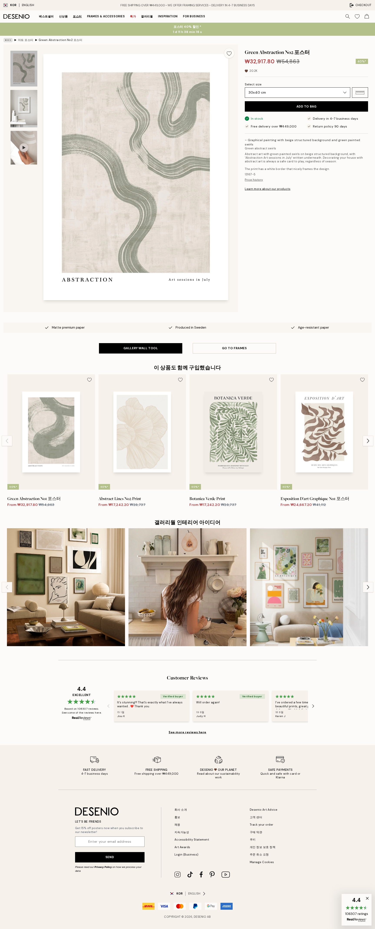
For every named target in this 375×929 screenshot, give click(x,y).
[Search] (347, 16)
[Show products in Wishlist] (357, 16)
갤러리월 (147, 16)
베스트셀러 (46, 16)
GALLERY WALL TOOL (140, 348)
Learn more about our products (267, 189)
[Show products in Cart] (367, 16)
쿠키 (253, 839)
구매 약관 (256, 832)
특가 (133, 16)
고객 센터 (256, 817)
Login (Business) (186, 854)
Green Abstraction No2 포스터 (60, 40)
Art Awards (182, 847)
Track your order (261, 824)
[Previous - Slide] (7, 441)
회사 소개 (180, 810)
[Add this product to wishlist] (229, 53)
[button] (360, 92)
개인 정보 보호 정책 (263, 847)
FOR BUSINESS (194, 16)
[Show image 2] (23, 108)
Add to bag (306, 106)
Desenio (200, 917)
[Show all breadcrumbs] (8, 40)
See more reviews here (187, 732)
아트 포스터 (25, 40)
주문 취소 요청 (259, 854)
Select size (253, 84)
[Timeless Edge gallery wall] (66, 587)
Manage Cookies (262, 862)
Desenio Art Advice (264, 810)
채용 (177, 824)
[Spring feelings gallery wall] (309, 587)
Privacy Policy (103, 867)
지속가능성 (181, 832)
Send (109, 857)
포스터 (77, 16)
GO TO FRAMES (234, 348)
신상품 (63, 16)
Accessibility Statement (191, 839)
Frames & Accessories (106, 16)
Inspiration (168, 16)
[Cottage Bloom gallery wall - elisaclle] (187, 587)
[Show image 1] (23, 68)
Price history (254, 180)
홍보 (177, 817)
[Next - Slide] (368, 441)
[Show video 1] (23, 148)
